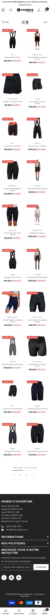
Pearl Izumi (13, 99)
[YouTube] (18, 577)
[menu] (3, 10)
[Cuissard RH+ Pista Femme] (13, 128)
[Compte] (39, 10)
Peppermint (37, 54)
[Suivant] (32, 474)
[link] (19, 611)
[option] (25, 3)
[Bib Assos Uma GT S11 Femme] (37, 128)
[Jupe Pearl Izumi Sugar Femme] (13, 84)
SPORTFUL (12, 186)
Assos (37, 143)
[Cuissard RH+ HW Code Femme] (13, 391)
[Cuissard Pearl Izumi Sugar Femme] (37, 346)
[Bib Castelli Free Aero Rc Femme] (37, 259)
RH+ (12, 143)
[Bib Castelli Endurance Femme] (37, 171)
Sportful (12, 230)
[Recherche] (11, 10)
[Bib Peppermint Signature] (37, 215)
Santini (13, 361)
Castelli (37, 186)
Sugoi (37, 99)
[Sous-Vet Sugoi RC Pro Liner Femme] (37, 84)
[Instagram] (11, 577)
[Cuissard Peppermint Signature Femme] (37, 39)
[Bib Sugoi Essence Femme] (13, 433)
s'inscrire (41, 567)
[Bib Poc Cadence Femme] (13, 39)
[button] (23, 22)
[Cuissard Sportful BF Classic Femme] (13, 215)
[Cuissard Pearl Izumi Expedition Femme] (37, 302)
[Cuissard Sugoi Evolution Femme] (37, 433)
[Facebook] (4, 577)
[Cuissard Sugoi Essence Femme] (37, 391)
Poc (12, 54)
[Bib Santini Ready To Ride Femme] (13, 346)
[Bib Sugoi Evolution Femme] (13, 259)
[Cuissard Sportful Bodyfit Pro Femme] (13, 171)
